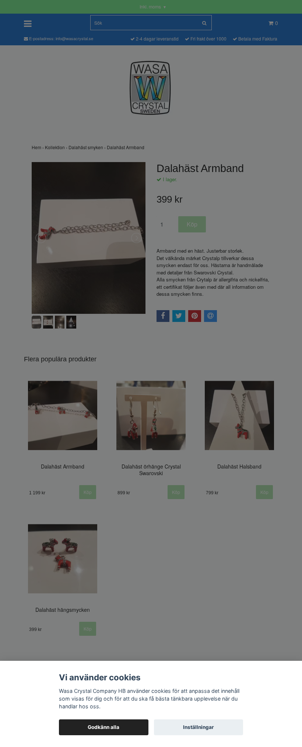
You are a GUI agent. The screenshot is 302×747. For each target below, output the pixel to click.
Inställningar (198, 727)
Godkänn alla (103, 727)
